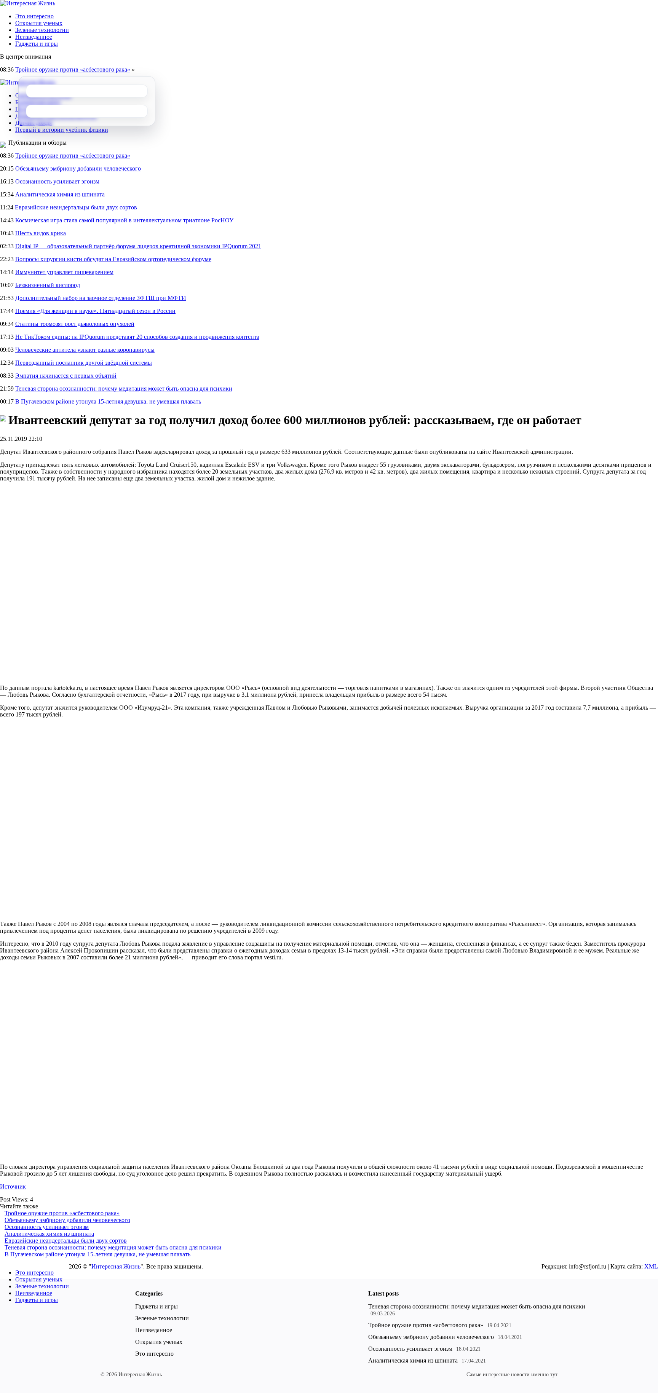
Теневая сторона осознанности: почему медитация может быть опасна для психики (123, 388)
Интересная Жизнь (116, 1266)
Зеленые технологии (42, 30)
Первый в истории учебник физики (61, 129)
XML (651, 1266)
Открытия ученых (38, 23)
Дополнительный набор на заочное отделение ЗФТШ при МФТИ (100, 298)
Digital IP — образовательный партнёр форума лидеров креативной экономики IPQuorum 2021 (138, 246)
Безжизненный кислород (47, 285)
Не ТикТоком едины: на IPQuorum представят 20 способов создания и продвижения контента (137, 336)
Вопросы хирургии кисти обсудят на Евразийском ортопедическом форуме (113, 259)
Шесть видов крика (40, 233)
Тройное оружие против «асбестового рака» (72, 69)
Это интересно (34, 16)
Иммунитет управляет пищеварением (64, 272)
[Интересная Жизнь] (27, 3)
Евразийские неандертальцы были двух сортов (76, 207)
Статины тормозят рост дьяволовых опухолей (74, 324)
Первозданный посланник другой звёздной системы (83, 362)
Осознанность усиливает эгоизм (57, 181)
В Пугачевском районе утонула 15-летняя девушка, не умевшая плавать (108, 401)
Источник (13, 1186)
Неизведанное (33, 37)
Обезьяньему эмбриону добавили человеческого (78, 168)
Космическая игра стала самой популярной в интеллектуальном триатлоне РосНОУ (124, 220)
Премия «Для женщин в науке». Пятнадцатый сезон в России (95, 311)
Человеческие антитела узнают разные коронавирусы (85, 349)
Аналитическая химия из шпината (60, 194)
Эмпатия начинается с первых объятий (66, 375)
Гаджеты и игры (36, 43)
